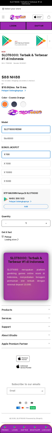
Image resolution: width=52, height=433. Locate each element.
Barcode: (16, 63)
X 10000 (8, 172)
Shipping (15, 80)
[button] (3, 17)
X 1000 (7, 163)
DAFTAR (39, 26)
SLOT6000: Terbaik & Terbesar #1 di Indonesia (26, 3)
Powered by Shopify (34, 418)
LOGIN (13, 26)
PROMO (5, 430)
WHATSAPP (35, 430)
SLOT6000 (21, 418)
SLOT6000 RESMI (12, 129)
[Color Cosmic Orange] (5, 104)
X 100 (6, 154)
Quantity (6, 216)
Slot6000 (8, 138)
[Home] (18, 17)
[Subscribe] (42, 391)
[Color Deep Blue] (14, 104)
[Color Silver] (23, 104)
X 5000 (7, 181)
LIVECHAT (46, 430)
